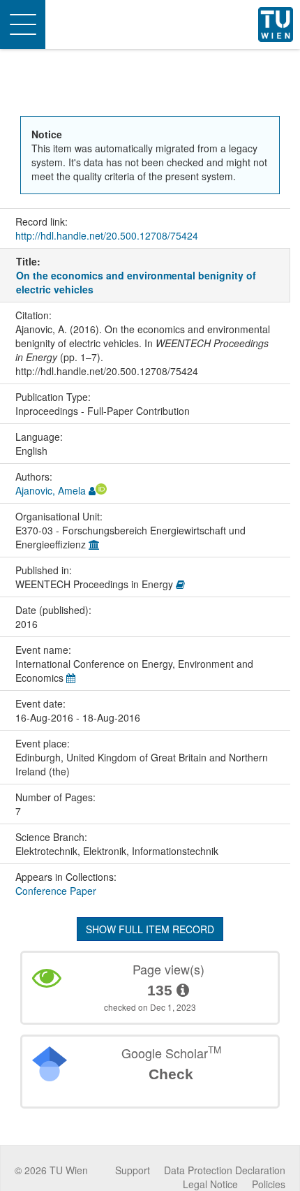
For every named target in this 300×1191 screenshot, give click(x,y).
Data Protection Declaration (224, 1170)
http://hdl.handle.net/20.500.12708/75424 (106, 235)
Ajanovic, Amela (50, 490)
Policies (268, 1184)
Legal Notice (210, 1184)
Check (171, 1074)
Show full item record (150, 929)
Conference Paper (55, 891)
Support (132, 1170)
